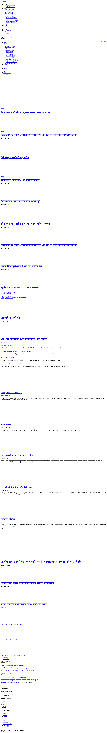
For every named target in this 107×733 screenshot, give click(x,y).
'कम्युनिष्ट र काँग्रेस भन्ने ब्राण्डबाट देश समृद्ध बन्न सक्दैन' (12, 665)
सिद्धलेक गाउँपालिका (10, 9)
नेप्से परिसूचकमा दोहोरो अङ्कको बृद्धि (16, 157)
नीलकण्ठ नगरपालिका (10, 5)
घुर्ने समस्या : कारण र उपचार (6, 673)
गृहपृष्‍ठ (4, 713)
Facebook (3, 701)
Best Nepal (8, 731)
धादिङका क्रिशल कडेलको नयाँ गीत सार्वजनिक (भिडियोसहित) (13, 677)
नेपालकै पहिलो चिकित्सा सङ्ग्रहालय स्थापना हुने (20, 201)
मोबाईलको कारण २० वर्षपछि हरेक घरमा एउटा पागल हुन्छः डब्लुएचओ (14, 668)
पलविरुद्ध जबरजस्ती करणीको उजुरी (11, 393)
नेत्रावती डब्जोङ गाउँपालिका (12, 20)
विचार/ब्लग (5, 29)
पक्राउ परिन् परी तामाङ (8, 519)
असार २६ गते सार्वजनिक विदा (7, 298)
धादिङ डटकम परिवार (7, 30)
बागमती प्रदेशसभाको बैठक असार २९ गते (9, 296)
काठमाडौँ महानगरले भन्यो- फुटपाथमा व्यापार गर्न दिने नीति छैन (13, 297)
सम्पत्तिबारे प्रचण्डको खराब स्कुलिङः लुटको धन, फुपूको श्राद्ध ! (14, 682)
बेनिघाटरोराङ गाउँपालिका (11, 21)
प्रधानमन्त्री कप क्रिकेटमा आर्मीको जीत (9, 345)
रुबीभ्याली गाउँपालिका (10, 22)
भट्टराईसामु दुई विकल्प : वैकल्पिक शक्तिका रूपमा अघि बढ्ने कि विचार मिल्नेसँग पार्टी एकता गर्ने (39, 135)
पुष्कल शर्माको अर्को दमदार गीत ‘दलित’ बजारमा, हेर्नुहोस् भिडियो (13, 655)
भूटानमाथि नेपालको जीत (10, 317)
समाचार (5, 3)
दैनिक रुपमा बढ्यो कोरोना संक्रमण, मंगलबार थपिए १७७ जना (25, 112)
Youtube (2, 704)
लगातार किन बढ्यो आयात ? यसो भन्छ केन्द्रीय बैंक (21, 266)
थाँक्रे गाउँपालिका (10, 13)
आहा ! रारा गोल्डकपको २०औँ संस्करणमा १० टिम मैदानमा (24, 339)
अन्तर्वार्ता (5, 26)
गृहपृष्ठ (4, 1)
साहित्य (4, 28)
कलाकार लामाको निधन (8, 425)
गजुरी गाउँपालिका (10, 11)
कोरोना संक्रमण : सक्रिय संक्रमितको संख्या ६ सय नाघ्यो (12, 292)
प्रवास (4, 71)
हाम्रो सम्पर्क (6, 31)
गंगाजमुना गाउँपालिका (10, 16)
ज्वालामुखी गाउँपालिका (11, 17)
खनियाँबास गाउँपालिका (11, 14)
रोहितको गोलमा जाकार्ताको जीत (7, 357)
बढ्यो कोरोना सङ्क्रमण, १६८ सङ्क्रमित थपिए (20, 180)
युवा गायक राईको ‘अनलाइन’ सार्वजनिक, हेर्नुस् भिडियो (17, 455)
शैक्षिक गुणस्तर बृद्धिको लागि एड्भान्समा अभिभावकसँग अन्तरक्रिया (27, 583)
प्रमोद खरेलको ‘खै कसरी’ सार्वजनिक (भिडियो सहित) (17, 487)
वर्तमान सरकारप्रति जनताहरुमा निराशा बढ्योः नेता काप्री (24, 604)
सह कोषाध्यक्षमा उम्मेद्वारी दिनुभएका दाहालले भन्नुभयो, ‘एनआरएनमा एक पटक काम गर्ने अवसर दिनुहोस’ (42, 561)
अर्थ (4, 69)
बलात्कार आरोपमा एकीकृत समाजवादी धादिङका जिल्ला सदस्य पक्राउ (15, 294)
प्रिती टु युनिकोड (7, 33)
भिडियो (4, 728)
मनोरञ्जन (5, 25)
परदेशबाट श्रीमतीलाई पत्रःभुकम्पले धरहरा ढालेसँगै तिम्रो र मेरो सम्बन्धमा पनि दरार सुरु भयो (19, 670)
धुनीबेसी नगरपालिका (10, 7)
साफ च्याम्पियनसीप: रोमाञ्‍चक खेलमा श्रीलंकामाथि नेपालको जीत (14, 364)
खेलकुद (5, 24)
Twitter (2, 702)
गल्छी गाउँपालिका (9, 12)
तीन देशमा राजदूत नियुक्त (6, 293)
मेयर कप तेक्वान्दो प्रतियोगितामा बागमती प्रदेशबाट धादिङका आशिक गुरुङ (16, 351)
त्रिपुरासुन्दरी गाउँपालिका (11, 18)
